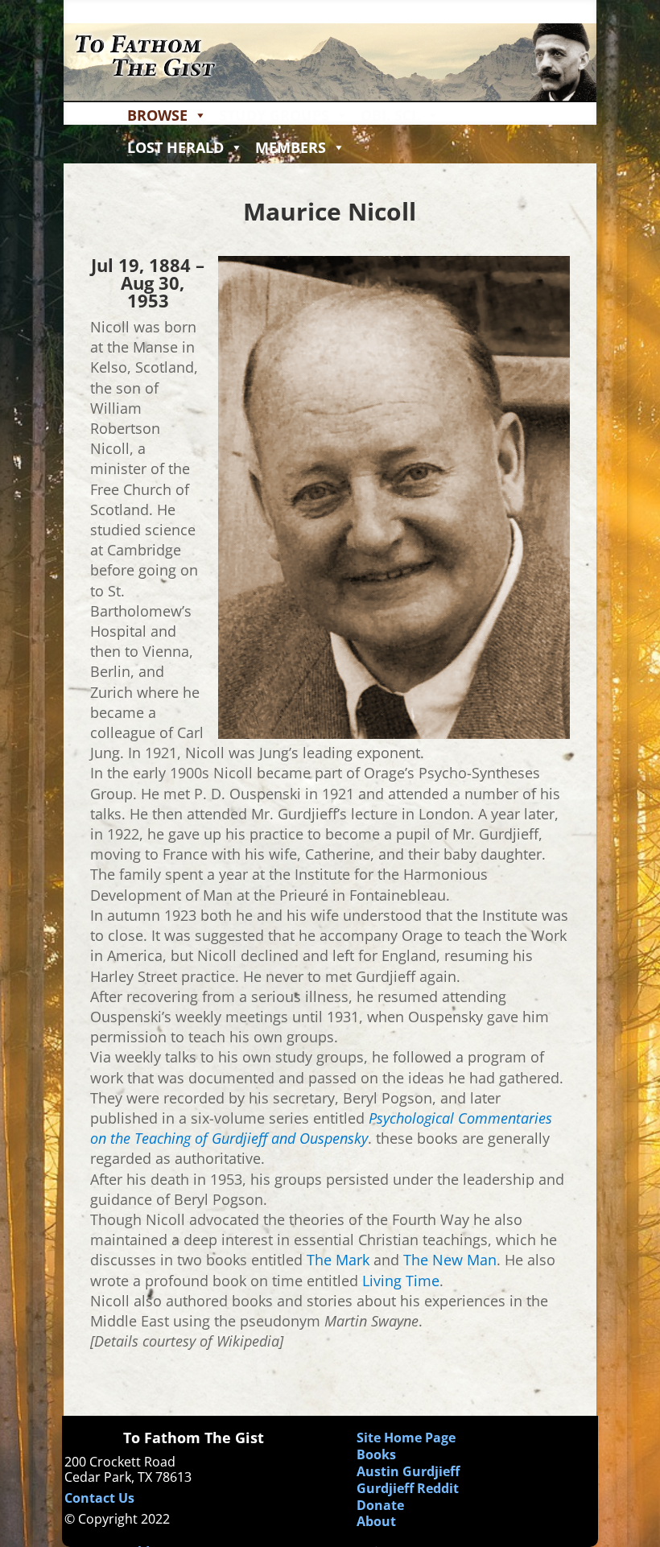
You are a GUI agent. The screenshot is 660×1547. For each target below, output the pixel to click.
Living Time (400, 1280)
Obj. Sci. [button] (390, 115)
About (376, 1521)
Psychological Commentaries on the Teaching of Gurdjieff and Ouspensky (321, 1128)
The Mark (338, 1259)
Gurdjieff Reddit (408, 1488)
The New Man (450, 1259)
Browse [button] (157, 115)
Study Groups (274, 115)
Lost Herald (175, 147)
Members (290, 147)
